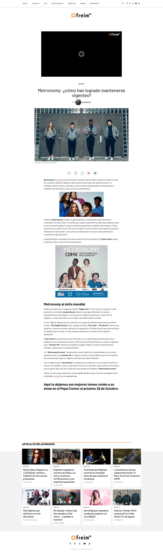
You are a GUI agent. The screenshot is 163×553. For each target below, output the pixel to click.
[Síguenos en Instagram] (130, 3)
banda (62, 180)
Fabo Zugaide (60, 523)
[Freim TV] (81, 15)
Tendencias (72, 3)
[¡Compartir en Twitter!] (76, 173)
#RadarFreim (94, 3)
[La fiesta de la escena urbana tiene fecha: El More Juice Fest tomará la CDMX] (127, 456)
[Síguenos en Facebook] (127, 3)
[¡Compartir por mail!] (95, 173)
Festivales (36, 3)
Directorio (74, 549)
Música (25, 3)
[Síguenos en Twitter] (133, 3)
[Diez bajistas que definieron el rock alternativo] (36, 497)
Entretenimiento (57, 3)
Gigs (45, 3)
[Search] (122, 3)
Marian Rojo (90, 520)
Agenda (83, 3)
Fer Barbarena (86, 102)
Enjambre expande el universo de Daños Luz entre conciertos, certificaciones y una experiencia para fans (64, 475)
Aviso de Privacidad (85, 549)
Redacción (59, 485)
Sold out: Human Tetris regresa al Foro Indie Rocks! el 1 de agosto (125, 513)
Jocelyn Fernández (31, 520)
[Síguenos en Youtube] (136, 3)
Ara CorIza (29, 482)
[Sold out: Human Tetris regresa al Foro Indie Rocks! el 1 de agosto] (127, 497)
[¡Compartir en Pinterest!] (89, 173)
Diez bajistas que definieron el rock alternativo (32, 513)
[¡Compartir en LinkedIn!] (82, 173)
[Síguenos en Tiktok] (139, 3)
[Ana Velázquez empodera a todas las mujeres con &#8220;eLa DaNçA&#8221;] (97, 497)
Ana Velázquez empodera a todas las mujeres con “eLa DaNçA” (96, 513)
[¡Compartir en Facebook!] (69, 173)
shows (57, 376)
